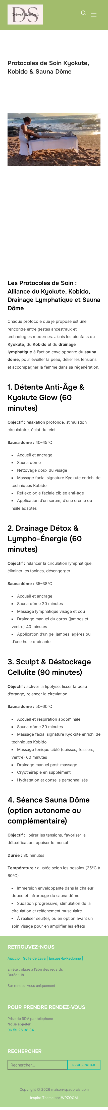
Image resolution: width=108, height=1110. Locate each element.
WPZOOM (69, 1097)
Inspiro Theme (41, 1097)
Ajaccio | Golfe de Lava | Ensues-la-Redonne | (45, 958)
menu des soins (54, 263)
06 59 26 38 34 (21, 1030)
